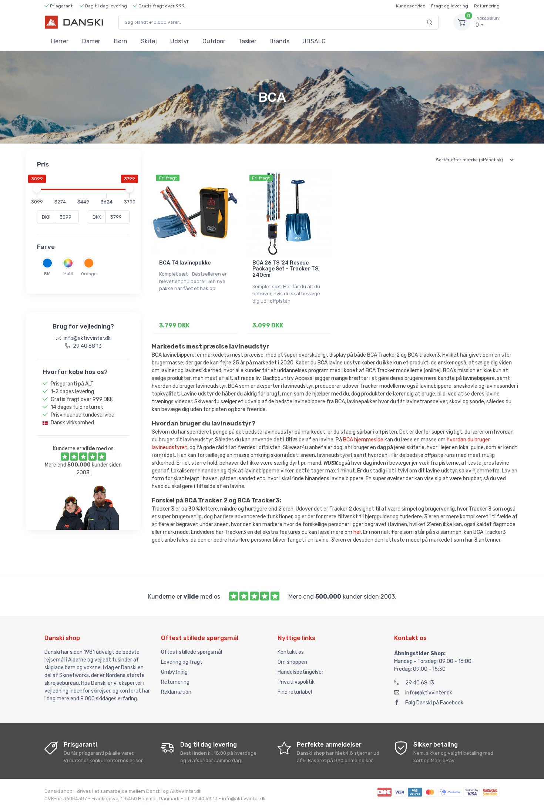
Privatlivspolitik (296, 682)
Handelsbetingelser (300, 672)
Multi (68, 273)
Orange (89, 273)
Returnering (487, 6)
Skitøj (149, 41)
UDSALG (314, 41)
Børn (120, 41)
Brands (279, 41)
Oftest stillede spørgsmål (191, 652)
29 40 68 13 (419, 683)
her (357, 532)
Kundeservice (410, 6)
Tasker (247, 41)
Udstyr (179, 41)
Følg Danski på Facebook (434, 703)
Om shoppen (292, 662)
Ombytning (174, 672)
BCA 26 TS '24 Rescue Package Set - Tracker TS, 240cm (286, 269)
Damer (91, 41)
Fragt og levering (449, 6)
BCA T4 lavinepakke (185, 263)
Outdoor (213, 41)
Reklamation (176, 692)
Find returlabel (295, 692)
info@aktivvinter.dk (428, 693)
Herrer (59, 41)
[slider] (37, 189)
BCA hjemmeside (363, 440)
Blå (47, 273)
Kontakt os (291, 652)
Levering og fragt (181, 662)
